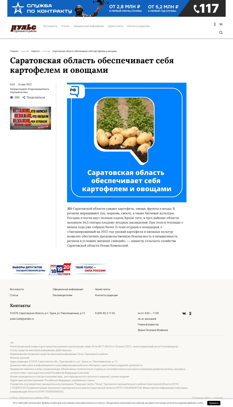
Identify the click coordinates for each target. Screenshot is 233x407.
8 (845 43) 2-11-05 (105, 313)
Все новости (17, 289)
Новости (35, 51)
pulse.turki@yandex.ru (22, 318)
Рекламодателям (62, 295)
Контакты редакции (138, 26)
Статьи (65, 26)
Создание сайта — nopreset (207, 398)
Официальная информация (88, 26)
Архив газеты (115, 26)
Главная (14, 51)
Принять (214, 403)
